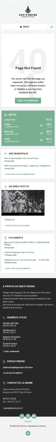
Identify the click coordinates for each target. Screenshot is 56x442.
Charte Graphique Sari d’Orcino (19, 252)
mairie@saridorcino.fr (13, 408)
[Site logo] (28, 18)
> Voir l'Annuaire (11, 352)
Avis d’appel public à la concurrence (21, 158)
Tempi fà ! (9, 219)
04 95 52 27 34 (9, 339)
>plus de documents (12, 373)
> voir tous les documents (17, 269)
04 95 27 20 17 (9, 332)
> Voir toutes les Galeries (17, 226)
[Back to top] (28, 433)
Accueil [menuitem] (28, 421)
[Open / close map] (52, 27)
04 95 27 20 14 (9, 326)
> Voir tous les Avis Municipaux (19, 174)
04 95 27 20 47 (9, 346)
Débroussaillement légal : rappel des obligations (27, 166)
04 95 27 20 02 (9, 399)
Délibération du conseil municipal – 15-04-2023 (26, 260)
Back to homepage (28, 100)
